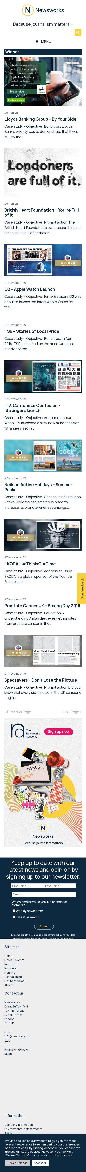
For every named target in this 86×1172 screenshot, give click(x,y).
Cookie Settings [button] (17, 1163)
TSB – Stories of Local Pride (31, 331)
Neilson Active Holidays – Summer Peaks (38, 487)
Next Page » (72, 711)
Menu (46, 41)
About (8, 985)
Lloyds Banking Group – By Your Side (40, 119)
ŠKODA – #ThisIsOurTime (30, 564)
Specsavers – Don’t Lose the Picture (40, 680)
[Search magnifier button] (78, 32)
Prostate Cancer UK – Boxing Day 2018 (42, 605)
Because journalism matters (43, 24)
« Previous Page (17, 711)
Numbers (10, 968)
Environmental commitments (23, 1129)
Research (10, 964)
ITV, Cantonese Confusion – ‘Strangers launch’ (32, 408)
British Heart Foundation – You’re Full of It (41, 212)
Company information (18, 1125)
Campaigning (13, 977)
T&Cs (8, 1133)
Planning (9, 972)
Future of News (14, 981)
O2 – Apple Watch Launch (29, 289)
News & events (14, 960)
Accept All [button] (40, 1163)
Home (8, 956)
